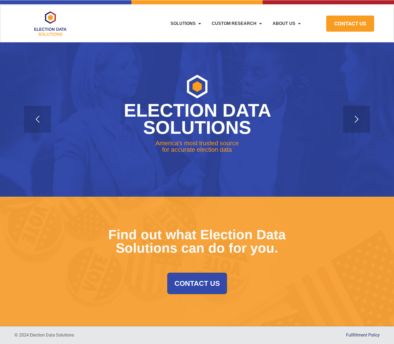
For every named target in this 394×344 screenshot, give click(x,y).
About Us (284, 23)
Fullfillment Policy (363, 335)
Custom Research (234, 23)
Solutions (183, 23)
